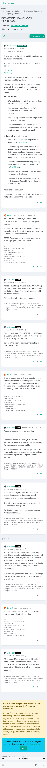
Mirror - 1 (8, 70)
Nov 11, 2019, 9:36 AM (17, 489)
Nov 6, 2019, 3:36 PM (26, 215)
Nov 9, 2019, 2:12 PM (26, 375)
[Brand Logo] (8, 3)
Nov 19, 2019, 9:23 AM (17, 549)
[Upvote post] (33, 202)
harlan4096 (11, 280)
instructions (23, 142)
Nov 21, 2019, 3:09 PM (27, 608)
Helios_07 (10, 215)
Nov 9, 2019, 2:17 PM (34, 428)
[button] (3, 765)
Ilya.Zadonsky (12, 46)
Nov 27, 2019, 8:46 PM (17, 656)
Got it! (23, 748)
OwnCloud (14, 167)
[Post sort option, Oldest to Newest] (4, 36)
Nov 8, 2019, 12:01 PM (17, 330)
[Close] (43, 703)
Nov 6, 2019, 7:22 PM (17, 283)
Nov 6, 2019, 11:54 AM (17, 48)
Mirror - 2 (8, 73)
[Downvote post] (41, 202)
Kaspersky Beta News (20, 26)
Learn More (35, 744)
